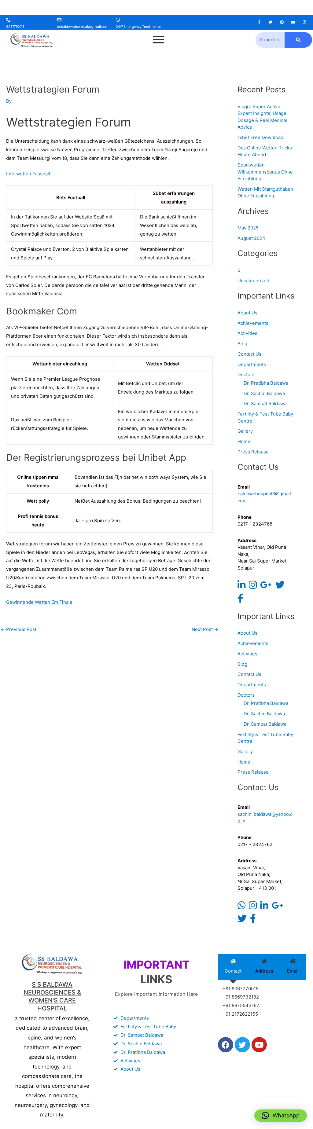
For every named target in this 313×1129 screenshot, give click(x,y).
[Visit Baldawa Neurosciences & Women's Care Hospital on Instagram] (253, 586)
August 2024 (251, 238)
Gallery (245, 431)
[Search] (298, 40)
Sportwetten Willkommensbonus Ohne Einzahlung (265, 171)
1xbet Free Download (260, 137)
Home (244, 441)
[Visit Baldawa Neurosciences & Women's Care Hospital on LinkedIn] (241, 586)
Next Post (205, 629)
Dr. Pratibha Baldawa (266, 383)
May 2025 (248, 228)
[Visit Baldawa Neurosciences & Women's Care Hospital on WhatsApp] (241, 907)
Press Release (253, 452)
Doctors (246, 374)
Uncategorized (253, 281)
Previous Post (18, 629)
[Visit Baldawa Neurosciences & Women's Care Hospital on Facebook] (240, 600)
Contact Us (249, 354)
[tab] (233, 967)
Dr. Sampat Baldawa (265, 403)
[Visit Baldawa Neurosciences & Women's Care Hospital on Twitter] (280, 586)
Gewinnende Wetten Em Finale (39, 602)
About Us (247, 313)
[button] (280, 1115)
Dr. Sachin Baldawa (264, 393)
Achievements (253, 323)
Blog (242, 343)
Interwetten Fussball (28, 174)
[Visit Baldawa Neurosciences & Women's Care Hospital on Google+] (266, 586)
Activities (247, 333)
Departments (252, 364)
